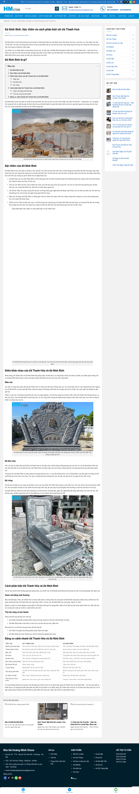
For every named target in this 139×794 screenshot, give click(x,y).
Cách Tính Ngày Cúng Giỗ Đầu (122, 165)
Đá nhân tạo (77, 768)
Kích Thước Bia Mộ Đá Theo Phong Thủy (122, 146)
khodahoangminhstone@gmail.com (81, 10)
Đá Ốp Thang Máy (45, 16)
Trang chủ (6, 21)
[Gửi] (57, 9)
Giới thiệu (122, 16)
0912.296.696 (121, 757)
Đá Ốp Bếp (19, 16)
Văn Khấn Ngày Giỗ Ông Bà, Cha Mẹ (122, 153)
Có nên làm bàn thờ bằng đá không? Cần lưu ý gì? (122, 112)
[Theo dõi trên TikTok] (124, 2)
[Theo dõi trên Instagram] (121, 2)
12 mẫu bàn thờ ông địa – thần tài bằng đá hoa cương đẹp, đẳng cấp (84, 723)
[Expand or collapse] (98, 66)
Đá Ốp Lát (109, 63)
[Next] (100, 719)
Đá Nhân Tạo (110, 51)
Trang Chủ (8, 16)
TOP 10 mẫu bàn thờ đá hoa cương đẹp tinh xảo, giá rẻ (122, 126)
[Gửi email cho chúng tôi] (127, 2)
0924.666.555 (121, 754)
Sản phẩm (95, 16)
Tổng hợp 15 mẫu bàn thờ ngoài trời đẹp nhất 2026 (121, 139)
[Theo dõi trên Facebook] (117, 2)
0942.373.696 (121, 759)
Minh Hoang (25, 35)
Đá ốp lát (99, 758)
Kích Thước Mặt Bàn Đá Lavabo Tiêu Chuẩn (52, 723)
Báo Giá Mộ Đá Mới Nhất (14, 722)
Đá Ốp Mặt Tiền (60, 16)
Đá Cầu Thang (83, 16)
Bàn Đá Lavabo (31, 16)
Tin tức (112, 16)
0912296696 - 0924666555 (119, 10)
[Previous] (4, 719)
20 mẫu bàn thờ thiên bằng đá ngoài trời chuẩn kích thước (122, 132)
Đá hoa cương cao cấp (81, 761)
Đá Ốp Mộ (72, 16)
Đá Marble (110, 47)
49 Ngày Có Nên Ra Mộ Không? (120, 159)
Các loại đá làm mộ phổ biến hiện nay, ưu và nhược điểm (122, 119)
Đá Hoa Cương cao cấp (114, 43)
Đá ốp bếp (99, 754)
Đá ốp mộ (99, 765)
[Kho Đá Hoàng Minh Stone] (12, 9)
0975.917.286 (121, 762)
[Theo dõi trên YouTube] (134, 2)
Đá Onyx (109, 55)
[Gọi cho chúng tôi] (130, 2)
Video (105, 16)
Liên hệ (131, 16)
